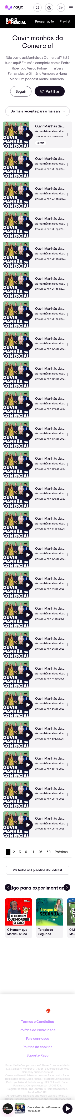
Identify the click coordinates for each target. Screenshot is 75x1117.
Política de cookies (37, 1047)
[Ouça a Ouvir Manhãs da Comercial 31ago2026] (67, 1109)
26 (40, 851)
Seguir (21, 91)
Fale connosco (37, 1038)
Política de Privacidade (38, 1030)
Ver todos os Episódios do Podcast (37, 870)
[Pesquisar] (37, 7)
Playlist (65, 21)
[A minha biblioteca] (49, 7)
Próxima (61, 851)
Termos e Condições (37, 1021)
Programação (44, 21)
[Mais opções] (67, 134)
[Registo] (61, 7)
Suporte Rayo (37, 1055)
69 (48, 851)
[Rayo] (19, 1009)
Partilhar (52, 91)
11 (32, 851)
